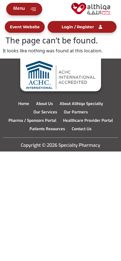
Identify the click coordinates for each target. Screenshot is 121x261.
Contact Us (81, 129)
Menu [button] (19, 8)
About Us (44, 103)
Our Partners (76, 112)
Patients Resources (47, 129)
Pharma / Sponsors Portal (32, 120)
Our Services (45, 112)
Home (23, 103)
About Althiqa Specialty (81, 103)
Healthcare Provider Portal (88, 120)
